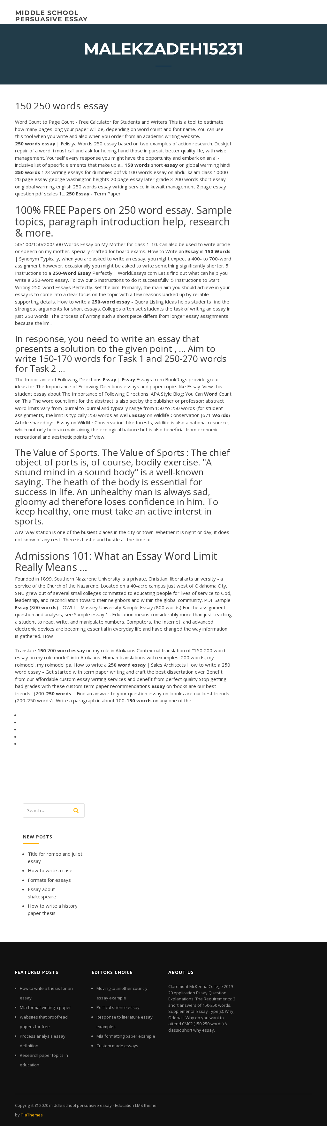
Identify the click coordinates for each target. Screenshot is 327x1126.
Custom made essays (117, 1046)
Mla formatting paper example (125, 1036)
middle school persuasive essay (51, 16)
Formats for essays (49, 880)
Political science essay (118, 1007)
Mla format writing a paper (45, 1007)
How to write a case (50, 870)
